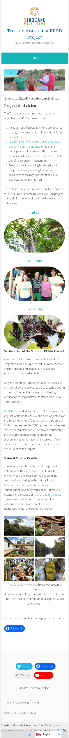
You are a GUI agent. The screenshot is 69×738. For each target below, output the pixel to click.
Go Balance (11, 411)
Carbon (34, 213)
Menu (37, 58)
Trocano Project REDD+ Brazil (21, 703)
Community (34, 261)
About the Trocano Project (20, 712)
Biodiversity (34, 309)
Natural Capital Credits (46, 494)
